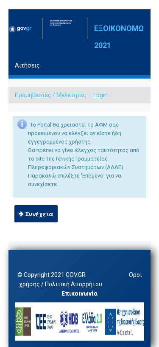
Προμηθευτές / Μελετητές (50, 95)
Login (100, 95)
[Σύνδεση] (67, 53)
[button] (36, 214)
